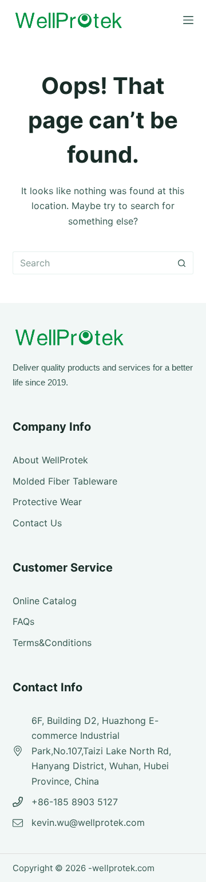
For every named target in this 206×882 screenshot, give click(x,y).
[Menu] (188, 20)
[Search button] (182, 262)
